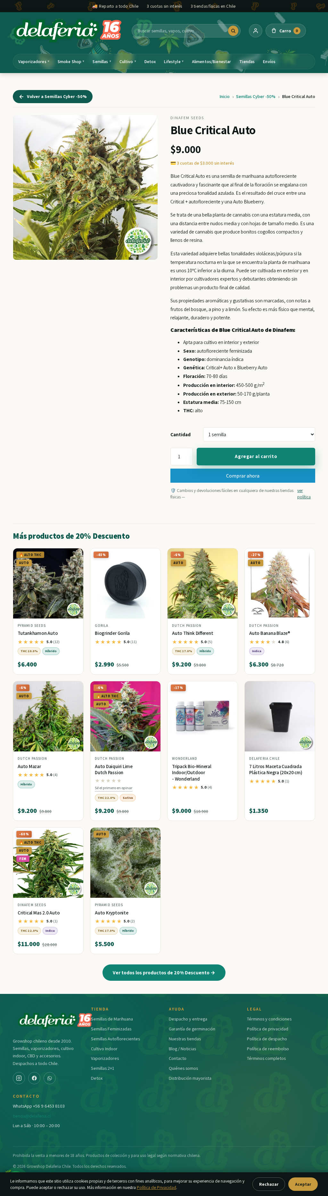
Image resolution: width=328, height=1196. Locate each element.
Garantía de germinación (192, 1029)
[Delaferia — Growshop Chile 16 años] (68, 30)
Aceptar (303, 1184)
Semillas (102, 61)
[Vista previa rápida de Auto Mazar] (73, 688)
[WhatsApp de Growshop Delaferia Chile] (50, 1078)
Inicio (224, 96)
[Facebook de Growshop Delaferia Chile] (34, 1078)
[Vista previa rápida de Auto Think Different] (227, 555)
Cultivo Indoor (104, 1048)
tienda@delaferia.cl (32, 1116)
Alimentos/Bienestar (211, 61)
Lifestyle (173, 61)
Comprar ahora (242, 475)
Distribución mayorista (190, 1078)
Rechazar (268, 1184)
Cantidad (180, 434)
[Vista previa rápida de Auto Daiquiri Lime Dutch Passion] (150, 688)
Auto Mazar (29, 766)
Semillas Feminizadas (111, 1029)
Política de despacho (267, 1039)
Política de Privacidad (156, 1187)
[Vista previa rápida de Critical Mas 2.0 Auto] (73, 835)
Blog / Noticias (182, 1048)
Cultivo (127, 61)
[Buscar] (233, 31)
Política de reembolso (268, 1048)
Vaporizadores (33, 61)
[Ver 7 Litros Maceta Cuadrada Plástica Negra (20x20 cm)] (280, 716)
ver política (304, 493)
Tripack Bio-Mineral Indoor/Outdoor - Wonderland (191, 772)
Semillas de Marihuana (112, 1019)
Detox (150, 61)
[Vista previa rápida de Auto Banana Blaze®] (304, 555)
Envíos (269, 61)
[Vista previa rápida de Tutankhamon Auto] (73, 555)
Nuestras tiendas (185, 1039)
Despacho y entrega (188, 1019)
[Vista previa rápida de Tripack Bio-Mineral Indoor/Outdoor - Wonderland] (227, 688)
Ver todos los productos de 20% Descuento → (164, 972)
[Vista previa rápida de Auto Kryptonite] (150, 835)
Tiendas (247, 61)
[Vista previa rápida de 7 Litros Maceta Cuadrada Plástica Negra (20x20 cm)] (304, 688)
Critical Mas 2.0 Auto (39, 913)
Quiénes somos (183, 1068)
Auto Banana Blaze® (269, 633)
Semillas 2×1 (102, 1068)
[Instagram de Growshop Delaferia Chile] (19, 1078)
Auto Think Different (192, 633)
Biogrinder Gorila (112, 633)
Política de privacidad (267, 1029)
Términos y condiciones (269, 1019)
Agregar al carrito (256, 456)
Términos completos (266, 1058)
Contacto (177, 1058)
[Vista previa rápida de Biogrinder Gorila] (150, 555)
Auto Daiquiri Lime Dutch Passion (114, 769)
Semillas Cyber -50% (255, 96)
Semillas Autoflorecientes (115, 1039)
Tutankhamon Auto (38, 633)
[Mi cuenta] (255, 30)
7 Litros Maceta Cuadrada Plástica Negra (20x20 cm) (275, 769)
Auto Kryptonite (111, 913)
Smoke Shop (71, 61)
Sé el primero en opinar (113, 787)
